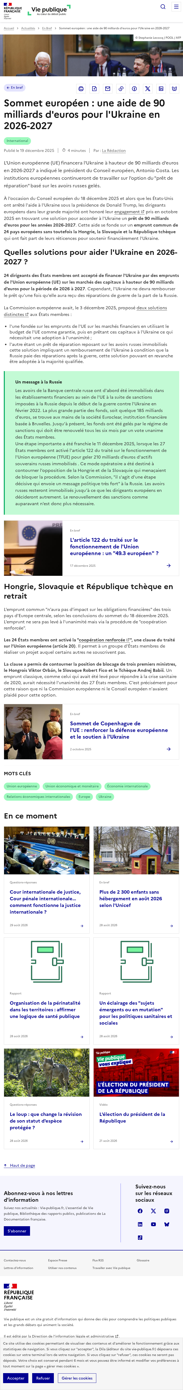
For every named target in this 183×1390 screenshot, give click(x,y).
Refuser (43, 1378)
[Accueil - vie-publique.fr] (49, 11)
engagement (127, 211)
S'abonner (17, 1231)
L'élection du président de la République (132, 1117)
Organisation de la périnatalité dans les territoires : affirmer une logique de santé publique (45, 1009)
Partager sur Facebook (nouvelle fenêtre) (134, 88)
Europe (84, 796)
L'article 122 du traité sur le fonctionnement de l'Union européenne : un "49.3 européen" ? (114, 546)
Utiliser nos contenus (62, 1268)
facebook (140, 1211)
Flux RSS (98, 1260)
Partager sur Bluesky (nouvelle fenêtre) (174, 88)
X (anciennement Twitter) (153, 1211)
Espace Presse (57, 1260)
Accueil (9, 28)
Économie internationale (127, 786)
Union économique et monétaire (72, 786)
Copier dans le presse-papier (121, 88)
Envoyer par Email (107, 88)
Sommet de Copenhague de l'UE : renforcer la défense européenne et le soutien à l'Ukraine (119, 730)
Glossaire (143, 1260)
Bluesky (167, 1224)
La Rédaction (114, 150)
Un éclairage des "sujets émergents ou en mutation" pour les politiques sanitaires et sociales (135, 1013)
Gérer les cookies (77, 1378)
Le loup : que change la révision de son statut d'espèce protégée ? (46, 1121)
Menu (176, 6)
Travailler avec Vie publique (111, 1268)
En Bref (47, 28)
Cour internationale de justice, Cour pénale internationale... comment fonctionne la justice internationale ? (45, 901)
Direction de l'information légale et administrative (73, 1336)
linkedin (140, 1224)
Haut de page (22, 1165)
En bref (17, 87)
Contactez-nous (15, 1260)
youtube (153, 1224)
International (17, 140)
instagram (167, 1211)
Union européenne (22, 786)
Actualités (28, 28)
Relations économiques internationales (38, 796)
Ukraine (105, 796)
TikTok (140, 1237)
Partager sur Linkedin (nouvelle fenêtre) (161, 88)
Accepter (15, 1378)
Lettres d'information (18, 1268)
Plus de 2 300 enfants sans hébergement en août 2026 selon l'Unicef (130, 898)
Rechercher (163, 6)
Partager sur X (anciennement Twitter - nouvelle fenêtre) (147, 88)
